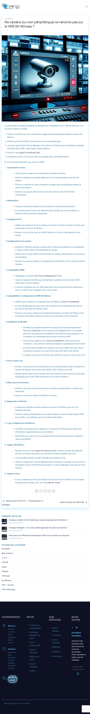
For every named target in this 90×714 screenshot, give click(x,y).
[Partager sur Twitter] (45, 491)
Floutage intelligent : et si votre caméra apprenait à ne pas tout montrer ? (38, 528)
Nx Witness (9, 18)
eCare (4, 567)
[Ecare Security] (11, 6)
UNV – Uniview (8, 585)
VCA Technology (8, 589)
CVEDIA (5, 562)
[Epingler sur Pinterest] (53, 491)
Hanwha (5, 571)
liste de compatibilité (70, 302)
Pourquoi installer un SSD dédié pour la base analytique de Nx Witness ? (38, 520)
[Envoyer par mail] (49, 491)
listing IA (36, 331)
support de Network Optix (29, 153)
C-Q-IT (4, 558)
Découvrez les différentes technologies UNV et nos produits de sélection (39, 535)
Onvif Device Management (45, 276)
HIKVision (6, 576)
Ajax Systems (7, 553)
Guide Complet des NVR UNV (72, 502)
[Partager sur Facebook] (41, 491)
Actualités (6, 549)
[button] (86, 6)
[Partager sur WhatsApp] (36, 491)
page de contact (53, 482)
